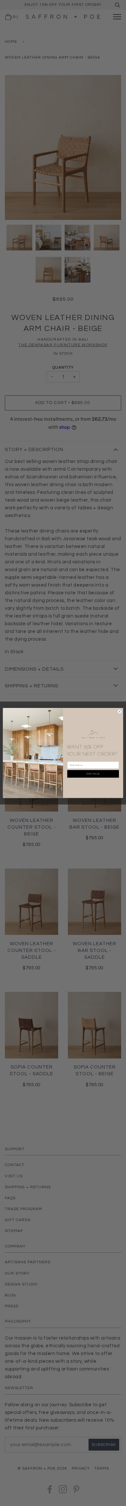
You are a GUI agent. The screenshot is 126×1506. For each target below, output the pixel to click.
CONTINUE (93, 773)
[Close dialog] (119, 711)
